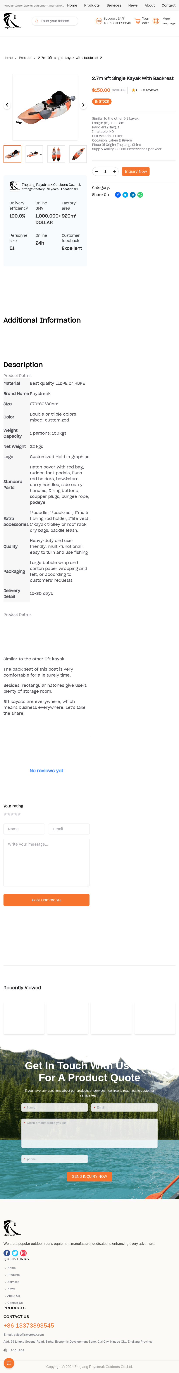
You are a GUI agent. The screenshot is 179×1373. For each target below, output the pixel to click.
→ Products (11, 1274)
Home (72, 5)
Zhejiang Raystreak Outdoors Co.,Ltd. (51, 185)
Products (92, 5)
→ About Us (11, 1295)
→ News (9, 1288)
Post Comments (46, 900)
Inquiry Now (136, 171)
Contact (169, 5)
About (150, 5)
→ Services (11, 1281)
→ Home (9, 1267)
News (133, 5)
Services (114, 5)
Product (25, 58)
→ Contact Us (13, 1302)
